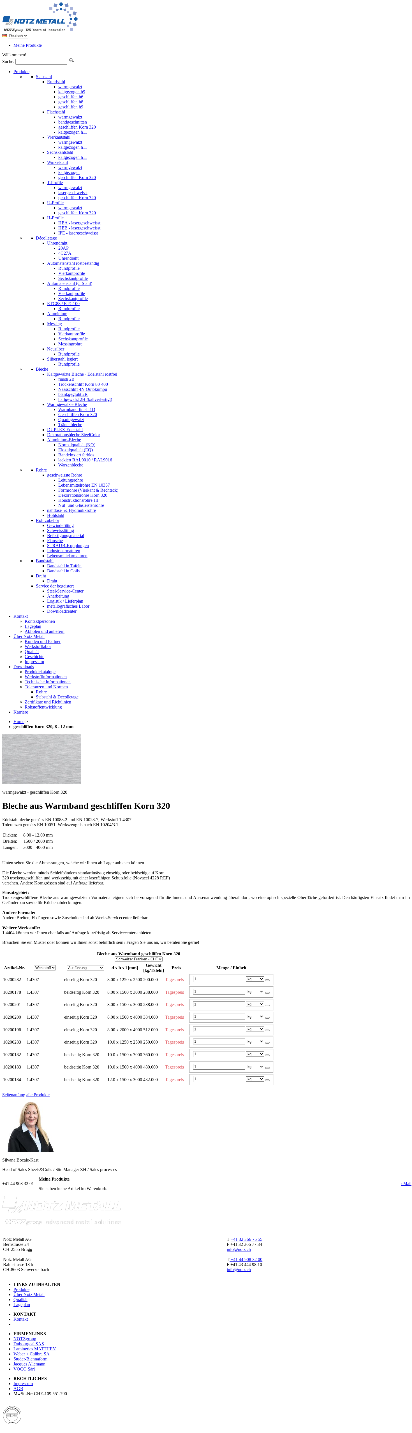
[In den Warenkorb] (267, 980)
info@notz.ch (239, 1249)
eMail (406, 1183)
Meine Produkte (27, 45)
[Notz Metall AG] (61, 30)
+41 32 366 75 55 (246, 1239)
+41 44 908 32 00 (246, 1259)
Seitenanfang (13, 1094)
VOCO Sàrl (24, 1369)
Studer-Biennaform (30, 1359)
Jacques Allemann (29, 1364)
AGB (18, 1388)
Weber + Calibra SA (31, 1353)
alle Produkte (38, 1094)
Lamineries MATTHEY (34, 1348)
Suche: (8, 61)
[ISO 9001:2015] (12, 1422)
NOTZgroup (24, 1338)
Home (18, 721)
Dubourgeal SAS (28, 1343)
